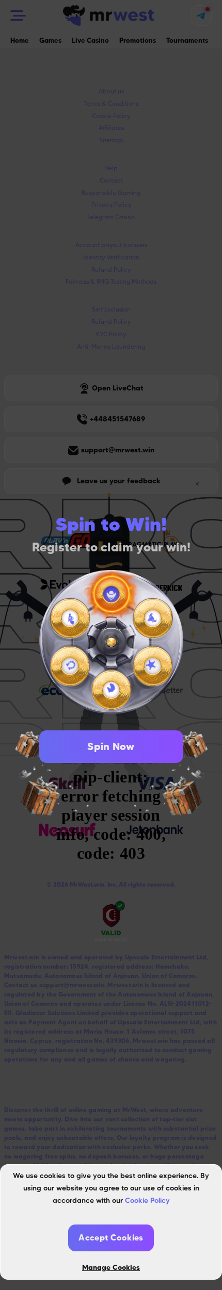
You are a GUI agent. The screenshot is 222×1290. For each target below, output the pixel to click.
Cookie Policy (147, 1200)
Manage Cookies (111, 1267)
